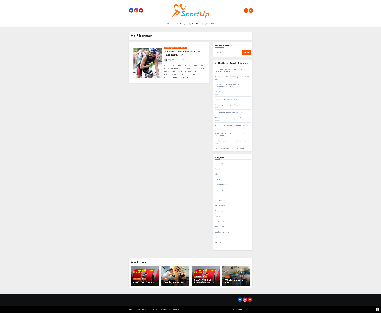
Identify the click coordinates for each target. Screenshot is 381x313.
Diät (216, 174)
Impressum (248, 309)
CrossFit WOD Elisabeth (223, 100)
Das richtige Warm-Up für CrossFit (228, 105)
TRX (212, 24)
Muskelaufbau (220, 206)
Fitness (170, 24)
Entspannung (220, 179)
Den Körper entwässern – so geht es (228, 126)
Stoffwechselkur (221, 221)
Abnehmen (219, 164)
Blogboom (165, 309)
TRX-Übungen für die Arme (225, 113)
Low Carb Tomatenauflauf (224, 148)
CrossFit (205, 24)
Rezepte (218, 216)
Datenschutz (237, 309)
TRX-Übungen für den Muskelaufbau (228, 92)
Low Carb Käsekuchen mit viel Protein (229, 141)
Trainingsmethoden (222, 232)
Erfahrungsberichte (172, 48)
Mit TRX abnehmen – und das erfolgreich (230, 118)
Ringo (170, 60)
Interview (218, 200)
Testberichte (194, 24)
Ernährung (181, 24)
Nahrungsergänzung (222, 211)
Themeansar (177, 309)
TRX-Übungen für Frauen (175, 282)
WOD (216, 248)
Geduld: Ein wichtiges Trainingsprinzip (229, 77)
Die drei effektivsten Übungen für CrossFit (231, 133)
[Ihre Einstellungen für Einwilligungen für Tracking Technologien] (377, 309)
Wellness (218, 242)
